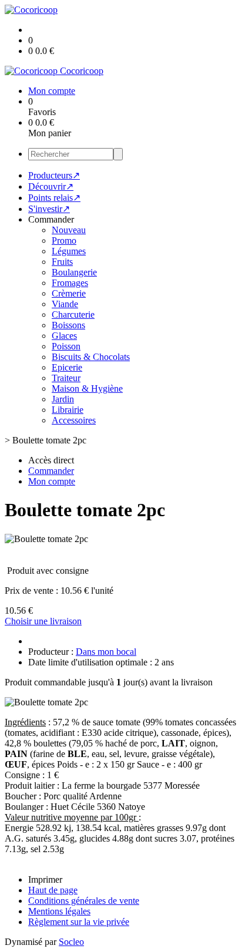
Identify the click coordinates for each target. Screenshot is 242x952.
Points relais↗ (54, 198)
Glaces (64, 336)
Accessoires (74, 420)
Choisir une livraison (43, 621)
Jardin (63, 399)
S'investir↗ (49, 209)
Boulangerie (74, 272)
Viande (65, 304)
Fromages (70, 283)
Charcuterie (73, 314)
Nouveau (69, 230)
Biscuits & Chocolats (91, 357)
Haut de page (53, 890)
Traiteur (66, 378)
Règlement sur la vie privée (78, 922)
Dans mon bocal (106, 652)
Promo (64, 240)
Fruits (62, 262)
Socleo (71, 942)
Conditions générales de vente (83, 901)
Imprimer (45, 879)
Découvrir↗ (50, 186)
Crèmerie (69, 293)
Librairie (67, 410)
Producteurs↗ (54, 175)
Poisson (66, 346)
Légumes (69, 251)
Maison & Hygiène (87, 388)
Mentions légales (59, 911)
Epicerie (67, 367)
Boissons (68, 325)
